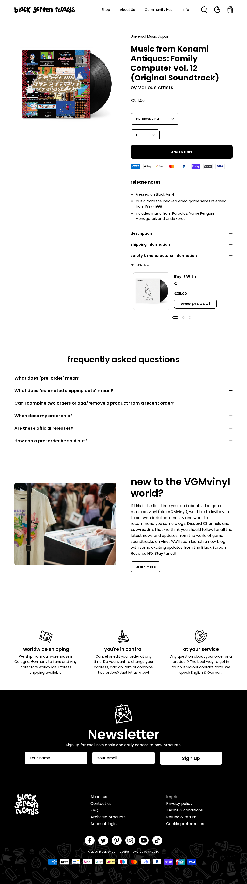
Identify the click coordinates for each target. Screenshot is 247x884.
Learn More (145, 566)
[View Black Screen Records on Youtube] (144, 840)
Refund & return (181, 817)
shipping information (150, 244)
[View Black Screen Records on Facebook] (90, 840)
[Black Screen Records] (44, 10)
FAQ (94, 810)
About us (98, 796)
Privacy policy (179, 803)
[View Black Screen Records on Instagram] (130, 840)
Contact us (100, 803)
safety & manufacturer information (164, 255)
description (141, 233)
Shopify (153, 852)
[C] (151, 291)
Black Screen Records (114, 852)
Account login (103, 823)
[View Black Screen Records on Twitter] (103, 840)
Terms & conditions (184, 810)
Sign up (191, 758)
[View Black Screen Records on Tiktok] (157, 840)
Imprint (173, 796)
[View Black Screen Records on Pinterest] (117, 840)
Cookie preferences (185, 823)
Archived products (108, 817)
